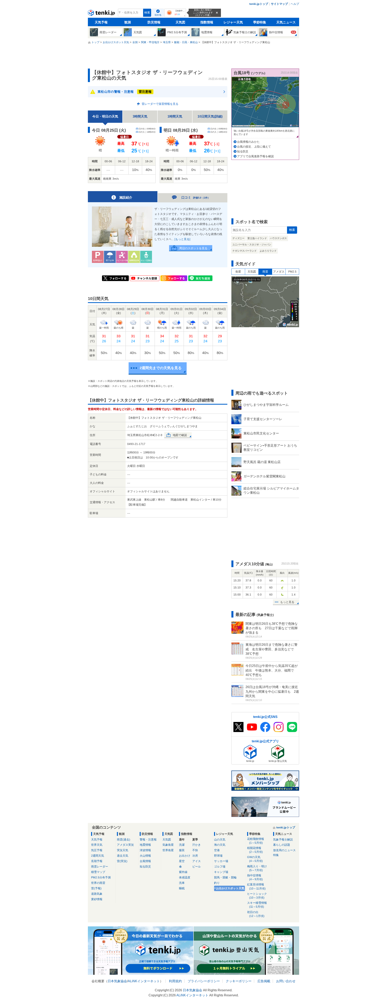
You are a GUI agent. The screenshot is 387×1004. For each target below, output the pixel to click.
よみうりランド (268, 250)
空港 (217, 850)
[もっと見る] (182, 239)
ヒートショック (257, 895)
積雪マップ (98, 872)
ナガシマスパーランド (244, 250)
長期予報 (96, 861)
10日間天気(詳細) (210, 116)
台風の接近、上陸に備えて (254, 146)
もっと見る (287, 602)
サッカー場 (221, 861)
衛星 (238, 271)
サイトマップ (279, 3)
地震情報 (145, 844)
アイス (196, 861)
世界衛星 (168, 850)
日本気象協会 (117, 981)
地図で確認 (180, 435)
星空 (182, 861)
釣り (217, 882)
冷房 (195, 855)
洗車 (182, 882)
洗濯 (182, 844)
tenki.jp (102, 14)
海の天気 (219, 844)
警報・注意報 (148, 839)
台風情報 (145, 861)
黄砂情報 (96, 899)
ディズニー (238, 238)
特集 (276, 855)
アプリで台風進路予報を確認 (255, 156)
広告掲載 (263, 981)
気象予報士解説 (283, 839)
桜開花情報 (255, 849)
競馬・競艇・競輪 (225, 877)
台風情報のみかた (248, 141)
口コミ (195, 197)
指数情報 (206, 22)
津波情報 (145, 850)
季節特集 (259, 22)
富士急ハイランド (257, 238)
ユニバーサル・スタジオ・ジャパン (251, 244)
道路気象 (96, 893)
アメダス (278, 271)
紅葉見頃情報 (256, 886)
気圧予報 (96, 850)
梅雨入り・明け (257, 868)
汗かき (196, 844)
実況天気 (122, 850)
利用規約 (175, 981)
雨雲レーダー (99, 866)
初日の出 (255, 914)
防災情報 (154, 22)
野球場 (218, 855)
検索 (147, 12)
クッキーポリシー (239, 981)
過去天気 (122, 855)
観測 (127, 22)
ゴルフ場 (219, 866)
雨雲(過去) (123, 839)
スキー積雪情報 (257, 904)
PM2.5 (292, 271)
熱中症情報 (255, 877)
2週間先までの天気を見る (161, 368)
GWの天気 (255, 858)
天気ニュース (286, 22)
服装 (182, 850)
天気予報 (101, 22)
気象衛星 (168, 844)
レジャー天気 (233, 22)
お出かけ (184, 855)
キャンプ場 (221, 872)
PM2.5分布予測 (101, 877)
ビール (196, 866)
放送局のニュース (284, 850)
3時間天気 (140, 116)
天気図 (180, 22)
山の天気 (219, 839)
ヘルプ (295, 3)
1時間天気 (174, 116)
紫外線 (183, 872)
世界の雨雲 (98, 882)
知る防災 (242, 151)
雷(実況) (122, 861)
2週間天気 (97, 855)
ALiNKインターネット (144, 981)
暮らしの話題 (281, 844)
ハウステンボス (278, 238)
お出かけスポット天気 (230, 888)
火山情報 (145, 855)
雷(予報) (96, 888)
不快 (195, 850)
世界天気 (96, 844)
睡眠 (182, 888)
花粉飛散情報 (255, 840)
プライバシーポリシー (204, 981)
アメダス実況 (125, 844)
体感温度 (184, 877)
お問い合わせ (285, 981)
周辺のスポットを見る (193, 248)
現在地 (158, 15)
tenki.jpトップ (258, 3)
